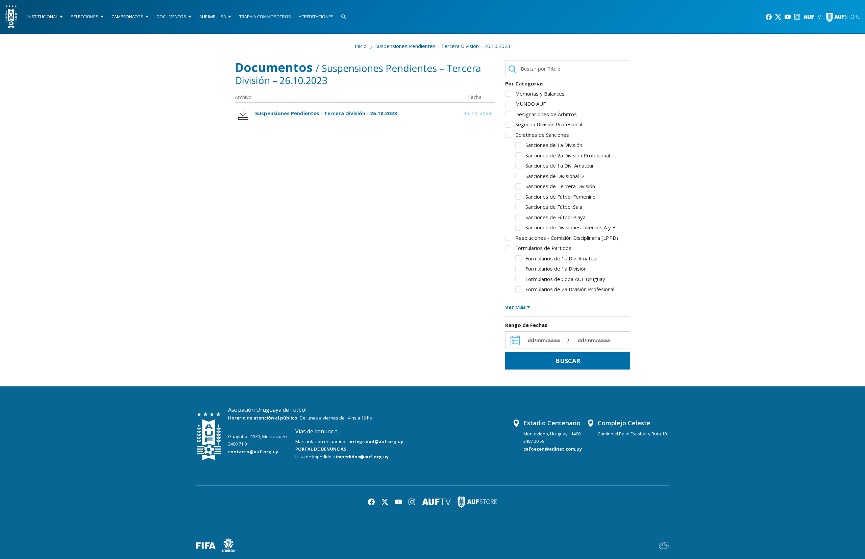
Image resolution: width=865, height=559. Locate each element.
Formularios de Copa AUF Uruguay (565, 279)
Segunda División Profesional (548, 124)
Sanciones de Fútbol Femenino (560, 196)
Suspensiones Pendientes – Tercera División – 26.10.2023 (443, 46)
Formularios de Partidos (543, 248)
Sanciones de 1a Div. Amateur (559, 165)
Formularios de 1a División (556, 268)
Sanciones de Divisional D (554, 176)
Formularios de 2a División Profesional (569, 289)
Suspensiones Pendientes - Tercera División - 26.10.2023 (326, 113)
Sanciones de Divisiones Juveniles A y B (570, 227)
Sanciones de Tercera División (560, 186)
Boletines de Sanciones (542, 134)
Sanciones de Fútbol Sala (553, 206)
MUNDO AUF (530, 103)
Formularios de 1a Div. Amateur (561, 258)
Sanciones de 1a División (553, 145)
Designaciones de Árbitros (546, 114)
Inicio (361, 46)
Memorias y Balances (540, 93)
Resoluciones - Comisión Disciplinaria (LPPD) (566, 237)
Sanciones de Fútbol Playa (555, 217)
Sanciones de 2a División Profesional (567, 155)
